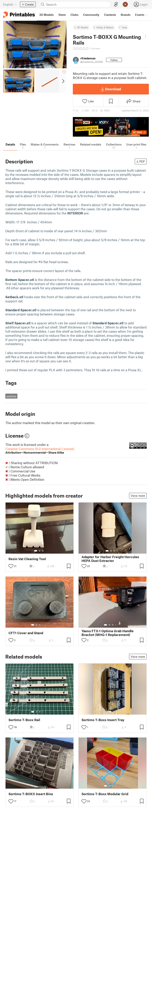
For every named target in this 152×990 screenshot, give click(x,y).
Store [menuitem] (62, 14)
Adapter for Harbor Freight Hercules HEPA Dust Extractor (110, 559)
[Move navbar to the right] (146, 15)
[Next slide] (62, 80)
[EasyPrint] (116, 4)
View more (138, 495)
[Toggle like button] (11, 566)
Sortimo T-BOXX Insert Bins (31, 794)
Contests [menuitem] (110, 14)
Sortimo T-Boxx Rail (24, 720)
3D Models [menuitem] (46, 14)
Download (113, 89)
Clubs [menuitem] (74, 14)
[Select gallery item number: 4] (117, 551)
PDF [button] (142, 161)
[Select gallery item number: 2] (39, 551)
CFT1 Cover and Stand (26, 633)
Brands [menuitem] (125, 14)
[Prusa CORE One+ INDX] (111, 127)
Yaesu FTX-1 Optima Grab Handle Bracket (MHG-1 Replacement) (108, 633)
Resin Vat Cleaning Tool (27, 559)
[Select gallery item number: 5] (46, 625)
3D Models (82, 27)
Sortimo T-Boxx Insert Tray (103, 720)
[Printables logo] (19, 14)
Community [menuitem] (91, 14)
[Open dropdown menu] (145, 36)
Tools (124, 27)
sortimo (11, 396)
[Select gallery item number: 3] (43, 551)
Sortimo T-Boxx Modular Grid (105, 794)
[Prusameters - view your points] (125, 4)
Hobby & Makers (105, 27)
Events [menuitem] (139, 14)
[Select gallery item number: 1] (35, 551)
